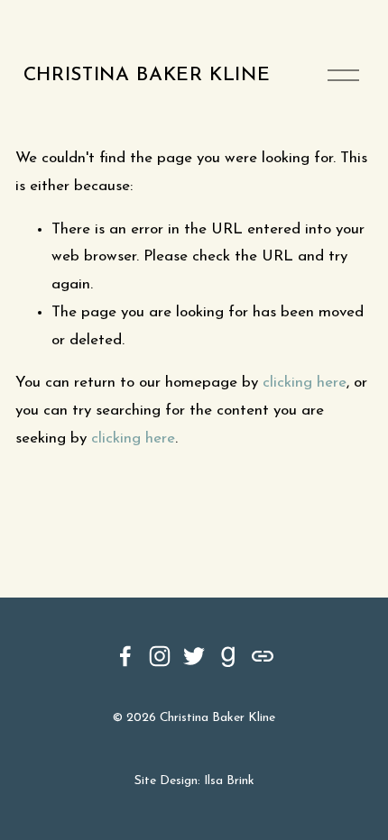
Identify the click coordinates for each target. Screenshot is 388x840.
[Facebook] (125, 656)
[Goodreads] (228, 656)
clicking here (304, 382)
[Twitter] (194, 656)
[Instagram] (160, 656)
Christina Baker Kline (146, 75)
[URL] (262, 656)
